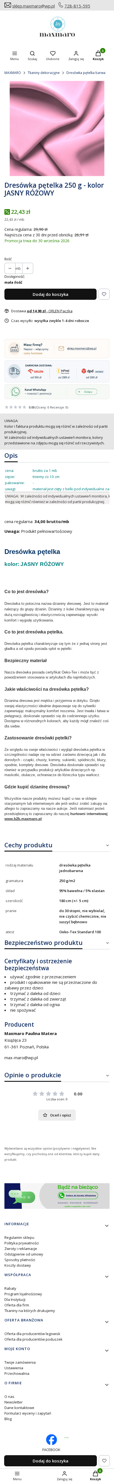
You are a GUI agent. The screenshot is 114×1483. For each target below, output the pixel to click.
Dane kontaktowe (19, 1407)
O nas (9, 1396)
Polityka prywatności (21, 1243)
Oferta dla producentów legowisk (32, 1333)
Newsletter (13, 1402)
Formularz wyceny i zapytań (27, 1413)
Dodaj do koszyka (50, 294)
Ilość (8, 258)
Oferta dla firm (16, 1305)
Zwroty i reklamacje (20, 1248)
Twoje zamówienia (20, 1362)
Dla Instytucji (14, 1299)
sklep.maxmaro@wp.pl (33, 6)
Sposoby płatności (19, 1259)
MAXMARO (12, 72)
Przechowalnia (16, 1373)
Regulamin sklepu (19, 1237)
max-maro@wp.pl (21, 1057)
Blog (8, 1418)
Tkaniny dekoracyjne (44, 72)
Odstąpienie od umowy (23, 1254)
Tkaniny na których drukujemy (29, 1310)
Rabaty (10, 1288)
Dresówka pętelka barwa (85, 72)
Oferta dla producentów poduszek (33, 1339)
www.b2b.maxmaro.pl (23, 819)
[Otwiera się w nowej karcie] (66, 1437)
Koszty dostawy (17, 1265)
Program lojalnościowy (23, 1293)
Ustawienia (13, 1367)
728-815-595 (77, 6)
